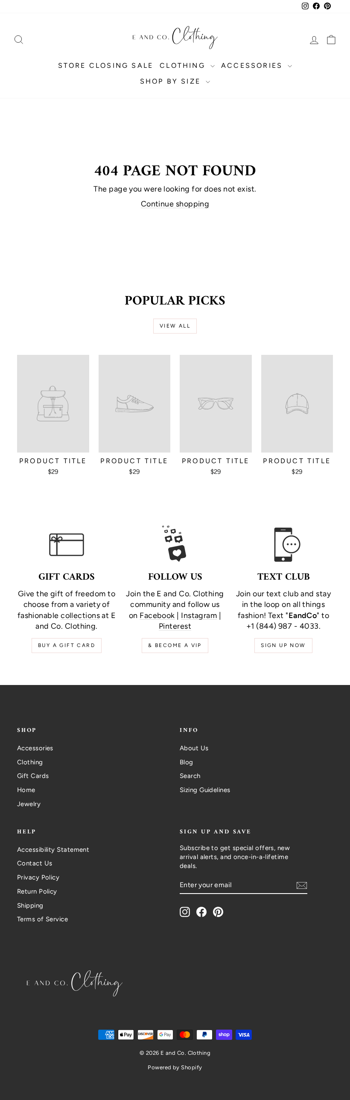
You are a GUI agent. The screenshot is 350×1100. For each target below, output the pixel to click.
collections (80, 615)
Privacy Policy (38, 877)
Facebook (157, 615)
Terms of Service (42, 919)
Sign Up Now (283, 645)
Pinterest (175, 626)
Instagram (199, 615)
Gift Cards (33, 776)
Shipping (30, 905)
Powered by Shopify (175, 1067)
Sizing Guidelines (205, 790)
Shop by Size (172, 81)
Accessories (253, 65)
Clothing (184, 65)
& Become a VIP (175, 645)
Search (190, 776)
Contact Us (34, 863)
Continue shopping (175, 204)
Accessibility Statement (53, 849)
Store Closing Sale (106, 65)
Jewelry (29, 804)
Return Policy (37, 891)
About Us (194, 748)
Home (26, 790)
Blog (186, 762)
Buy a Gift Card (66, 645)
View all (175, 326)
